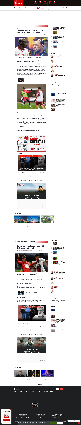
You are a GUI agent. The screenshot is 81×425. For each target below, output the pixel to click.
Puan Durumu (27, 393)
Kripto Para (21, 396)
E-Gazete (18, 7)
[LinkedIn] (33, 180)
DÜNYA (49, 9)
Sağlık (39, 392)
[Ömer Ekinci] (52, 291)
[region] (40, 423)
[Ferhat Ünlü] (52, 278)
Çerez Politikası (65, 421)
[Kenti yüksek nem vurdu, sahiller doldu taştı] (53, 331)
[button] (45, 191)
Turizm (21, 399)
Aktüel (39, 396)
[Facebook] (18, 172)
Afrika (33, 395)
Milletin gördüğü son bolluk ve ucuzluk (60, 56)
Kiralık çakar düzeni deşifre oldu (59, 66)
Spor (17, 28)
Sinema (45, 392)
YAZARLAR (27, 9)
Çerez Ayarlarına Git (60, 422)
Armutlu (55, 287)
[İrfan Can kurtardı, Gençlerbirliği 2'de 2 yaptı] (53, 106)
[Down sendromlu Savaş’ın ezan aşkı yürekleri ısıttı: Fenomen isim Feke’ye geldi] (55, 37)
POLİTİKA (41, 9)
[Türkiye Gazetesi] (40, 8)
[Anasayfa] (16, 389)
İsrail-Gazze (33, 396)
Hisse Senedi (21, 395)
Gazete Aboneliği (22, 7)
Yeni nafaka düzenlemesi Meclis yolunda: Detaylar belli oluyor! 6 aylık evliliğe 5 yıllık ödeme (60, 100)
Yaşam (39, 391)
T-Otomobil (21, 398)
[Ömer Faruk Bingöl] (52, 282)
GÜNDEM (36, 9)
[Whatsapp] (39, 34)
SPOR (52, 9)
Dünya (33, 391)
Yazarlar (15, 401)
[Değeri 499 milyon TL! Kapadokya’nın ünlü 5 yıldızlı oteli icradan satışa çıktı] (55, 47)
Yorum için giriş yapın (42, 206)
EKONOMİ (45, 9)
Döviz (20, 394)
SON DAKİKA (15, 9)
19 (38, 198)
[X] (29, 180)
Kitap (45, 394)
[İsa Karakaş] (52, 61)
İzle (66, 9)
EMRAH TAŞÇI (20, 323)
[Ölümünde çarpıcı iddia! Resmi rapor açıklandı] (53, 111)
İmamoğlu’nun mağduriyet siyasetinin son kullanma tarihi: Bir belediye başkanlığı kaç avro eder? (59, 273)
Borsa (20, 392)
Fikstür (27, 394)
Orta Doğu (33, 392)
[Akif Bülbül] (52, 70)
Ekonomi (21, 391)
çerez (32, 422)
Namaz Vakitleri (52, 392)
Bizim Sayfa (51, 391)
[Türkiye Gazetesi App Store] (35, 404)
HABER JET (62, 9)
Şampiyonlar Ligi (28, 395)
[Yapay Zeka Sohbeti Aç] (79, 423)
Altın (20, 393)
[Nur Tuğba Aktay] (52, 272)
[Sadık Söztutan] (52, 75)
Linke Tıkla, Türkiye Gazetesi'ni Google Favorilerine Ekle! (26, 241)
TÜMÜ (40, 198)
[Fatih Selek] (52, 66)
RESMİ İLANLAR (57, 9)
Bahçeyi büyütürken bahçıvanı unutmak (60, 291)
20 (39, 198)
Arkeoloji (45, 393)
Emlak (21, 397)
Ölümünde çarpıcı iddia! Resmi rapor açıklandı (59, 109)
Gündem (15, 391)
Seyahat (39, 395)
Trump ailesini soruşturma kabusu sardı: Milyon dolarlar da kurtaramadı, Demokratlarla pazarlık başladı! (60, 95)
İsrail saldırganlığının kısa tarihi (59, 278)
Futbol (27, 392)
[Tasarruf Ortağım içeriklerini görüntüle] (21, 9)
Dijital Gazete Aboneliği (28, 7)
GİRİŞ (65, 7)
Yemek (39, 394)
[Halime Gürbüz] (52, 287)
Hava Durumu (40, 393)
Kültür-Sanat (46, 391)
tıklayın (58, 85)
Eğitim (15, 393)
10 (30, 198)
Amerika (33, 394)
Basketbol (27, 397)
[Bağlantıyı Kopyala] (41, 34)
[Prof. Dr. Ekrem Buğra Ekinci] (52, 56)
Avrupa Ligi (27, 396)
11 (31, 198)
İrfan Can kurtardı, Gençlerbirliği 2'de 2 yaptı (60, 105)
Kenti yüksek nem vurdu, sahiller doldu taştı (60, 330)
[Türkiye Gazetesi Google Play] (35, 406)
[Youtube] (22, 417)
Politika (15, 392)
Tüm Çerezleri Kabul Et (53, 422)
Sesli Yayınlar (52, 393)
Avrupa (33, 393)
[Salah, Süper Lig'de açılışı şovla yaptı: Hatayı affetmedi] (55, 32)
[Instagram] (24, 417)
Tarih (44, 395)
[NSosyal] (35, 180)
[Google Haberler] (39, 180)
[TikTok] (26, 417)
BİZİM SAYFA (31, 9)
